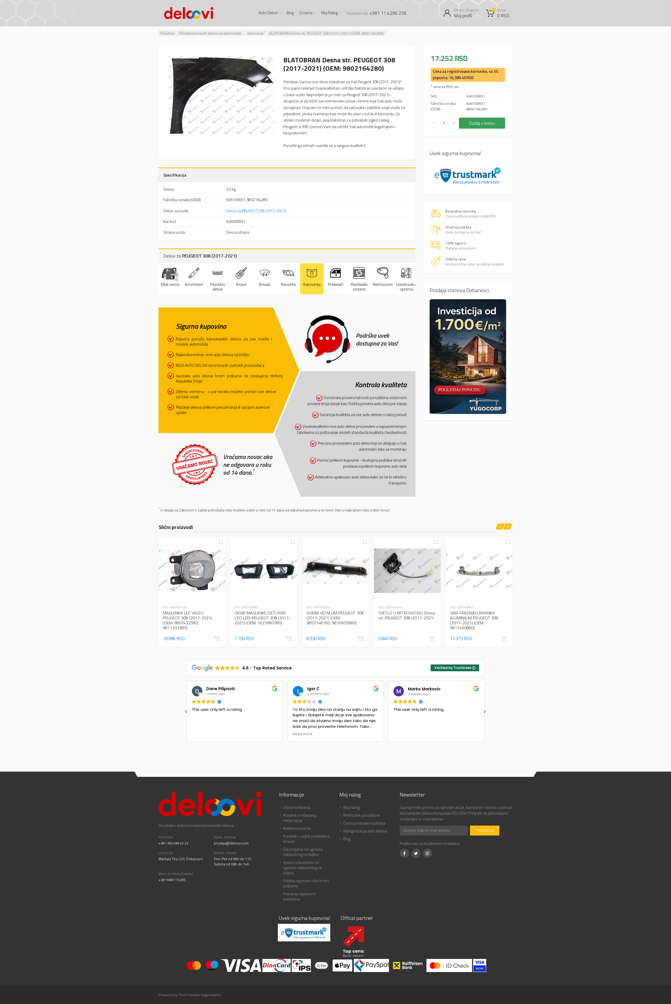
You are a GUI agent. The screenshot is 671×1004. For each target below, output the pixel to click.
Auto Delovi (268, 13)
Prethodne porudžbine (361, 815)
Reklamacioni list (297, 828)
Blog (290, 13)
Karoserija (255, 33)
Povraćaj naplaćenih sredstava (299, 896)
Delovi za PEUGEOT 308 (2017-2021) (256, 211)
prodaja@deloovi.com (231, 843)
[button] (217, 638)
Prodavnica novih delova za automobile (210, 33)
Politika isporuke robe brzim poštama (306, 883)
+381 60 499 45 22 (174, 843)
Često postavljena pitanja (364, 823)
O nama (305, 13)
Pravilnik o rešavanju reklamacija (300, 817)
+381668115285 (172, 879)
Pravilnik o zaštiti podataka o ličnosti (306, 838)
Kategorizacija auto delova (365, 831)
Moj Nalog (329, 13)
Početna (167, 33)
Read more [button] (202, 734)
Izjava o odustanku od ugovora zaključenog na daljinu (302, 867)
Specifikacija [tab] (174, 175)
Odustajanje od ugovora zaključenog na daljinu (302, 852)
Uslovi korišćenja (297, 807)
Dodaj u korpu (482, 123)
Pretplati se (484, 830)
